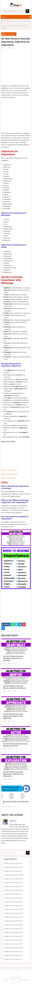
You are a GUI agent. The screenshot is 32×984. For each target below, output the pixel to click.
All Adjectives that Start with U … (14, 940)
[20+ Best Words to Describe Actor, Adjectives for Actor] (16, 733)
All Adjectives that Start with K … (14, 902)
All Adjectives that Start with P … (14, 921)
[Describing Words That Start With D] (16, 791)
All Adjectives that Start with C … (14, 871)
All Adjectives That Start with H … (14, 890)
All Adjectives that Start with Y (13, 955)
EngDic (11, 977)
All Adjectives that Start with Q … (14, 925)
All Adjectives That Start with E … (14, 879)
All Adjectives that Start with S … (14, 932)
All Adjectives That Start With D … (14, 875)
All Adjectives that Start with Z (13, 959)
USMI (4, 48)
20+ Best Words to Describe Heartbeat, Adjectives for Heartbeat (13, 658)
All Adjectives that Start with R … (14, 928)
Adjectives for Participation (9, 474)
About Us (5, 980)
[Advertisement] (16, 66)
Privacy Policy (16, 982)
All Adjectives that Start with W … (14, 948)
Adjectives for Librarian (8, 478)
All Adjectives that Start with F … (14, 883)
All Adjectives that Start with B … (14, 867)
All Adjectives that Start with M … (14, 909)
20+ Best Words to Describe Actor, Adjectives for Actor (15, 745)
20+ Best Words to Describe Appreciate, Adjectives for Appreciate (13, 716)
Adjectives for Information (9, 470)
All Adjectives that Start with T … (14, 936)
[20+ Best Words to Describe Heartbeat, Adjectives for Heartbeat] (16, 646)
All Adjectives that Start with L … (14, 905)
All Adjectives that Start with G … (14, 886)
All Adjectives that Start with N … (14, 913)
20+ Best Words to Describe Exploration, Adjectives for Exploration (13, 774)
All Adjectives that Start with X (13, 951)
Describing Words (9, 34)
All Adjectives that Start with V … (14, 944)
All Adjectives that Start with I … (14, 894)
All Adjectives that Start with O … (14, 917)
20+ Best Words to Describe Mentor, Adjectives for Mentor (14, 687)
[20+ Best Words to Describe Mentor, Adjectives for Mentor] (16, 676)
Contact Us (13, 980)
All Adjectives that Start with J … (14, 898)
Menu (3, 17)
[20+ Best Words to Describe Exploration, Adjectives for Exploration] (16, 762)
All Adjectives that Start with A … (14, 863)
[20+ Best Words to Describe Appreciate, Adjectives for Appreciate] (16, 704)
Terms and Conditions (23, 980)
